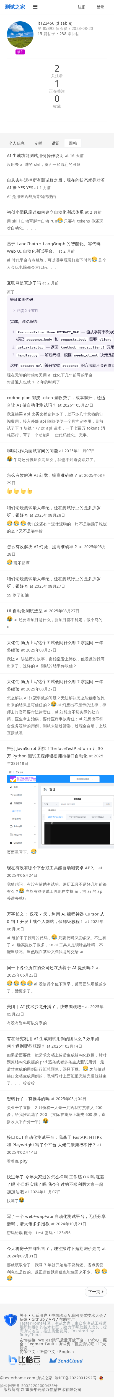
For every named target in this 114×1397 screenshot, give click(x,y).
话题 (56, 143)
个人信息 (17, 143)
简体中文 (28, 1351)
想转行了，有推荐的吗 (28, 1098)
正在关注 (57, 91)
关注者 (57, 76)
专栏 (38, 143)
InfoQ (93, 1340)
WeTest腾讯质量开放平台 (61, 1340)
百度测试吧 (84, 1343)
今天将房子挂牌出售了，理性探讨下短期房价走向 (54, 1248)
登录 (101, 6)
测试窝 (65, 1343)
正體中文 (47, 1351)
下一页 (95, 1291)
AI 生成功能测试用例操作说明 (35, 155)
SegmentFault (41, 1343)
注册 (82, 6)
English (66, 1351)
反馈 (24, 1319)
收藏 (57, 106)
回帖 (73, 143)
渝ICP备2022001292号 (74, 1378)
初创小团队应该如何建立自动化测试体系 (45, 212)
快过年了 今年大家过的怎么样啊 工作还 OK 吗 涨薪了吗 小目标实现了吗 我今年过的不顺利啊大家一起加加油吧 (55, 1184)
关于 (24, 1315)
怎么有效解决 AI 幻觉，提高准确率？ (42, 475)
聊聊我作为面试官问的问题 (32, 450)
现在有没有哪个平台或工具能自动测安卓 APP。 (52, 867)
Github (38, 1319)
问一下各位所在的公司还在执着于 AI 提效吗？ (51, 967)
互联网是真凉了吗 (24, 283)
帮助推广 (67, 1319)
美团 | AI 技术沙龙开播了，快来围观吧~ (45, 1006)
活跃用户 (40, 1315)
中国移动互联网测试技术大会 (77, 1315)
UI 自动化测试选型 (25, 610)
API (52, 1319)
